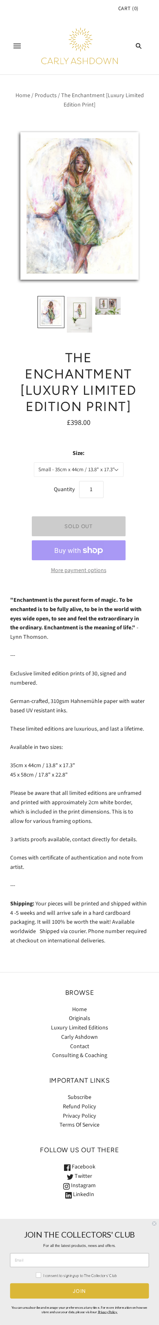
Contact (79, 1046)
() (128, 8)
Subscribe (79, 1097)
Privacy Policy (79, 1116)
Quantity (64, 489)
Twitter (82, 1176)
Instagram (83, 1185)
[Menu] (17, 46)
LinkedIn (83, 1194)
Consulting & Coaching (79, 1055)
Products (46, 95)
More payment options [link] (78, 570)
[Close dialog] (154, 1223)
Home (22, 95)
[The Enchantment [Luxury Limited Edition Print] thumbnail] (51, 312)
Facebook (83, 1167)
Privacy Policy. (108, 1312)
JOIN (79, 1291)
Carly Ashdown (79, 1037)
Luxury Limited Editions (79, 1028)
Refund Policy (79, 1107)
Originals (79, 1018)
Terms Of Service (79, 1125)
